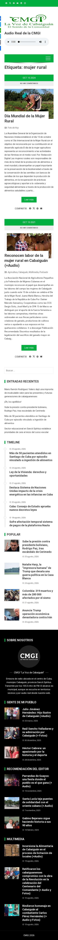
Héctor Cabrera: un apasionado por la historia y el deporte (34, 752)
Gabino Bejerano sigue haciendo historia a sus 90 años (36, 822)
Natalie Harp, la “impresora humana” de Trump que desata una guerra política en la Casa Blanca (38, 571)
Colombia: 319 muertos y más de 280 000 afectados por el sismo (37, 594)
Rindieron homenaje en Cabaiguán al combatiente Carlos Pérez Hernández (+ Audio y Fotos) (36, 912)
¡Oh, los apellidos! (12, 401)
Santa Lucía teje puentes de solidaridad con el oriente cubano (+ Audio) (37, 802)
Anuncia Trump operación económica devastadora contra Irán (37, 614)
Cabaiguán (23, 272)
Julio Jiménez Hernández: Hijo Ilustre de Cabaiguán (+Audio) (36, 713)
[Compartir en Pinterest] (37, 209)
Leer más (29, 199)
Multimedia (34, 272)
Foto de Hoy (13, 128)
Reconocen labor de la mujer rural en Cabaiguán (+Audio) (26, 260)
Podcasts (43, 272)
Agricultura (12, 272)
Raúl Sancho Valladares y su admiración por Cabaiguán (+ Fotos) (37, 732)
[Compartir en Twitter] (34, 208)
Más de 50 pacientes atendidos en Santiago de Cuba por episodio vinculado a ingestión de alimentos (27, 420)
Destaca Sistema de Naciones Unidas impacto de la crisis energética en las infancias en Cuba (31, 491)
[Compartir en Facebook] (30, 209)
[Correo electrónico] (41, 209)
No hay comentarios (29, 83)
